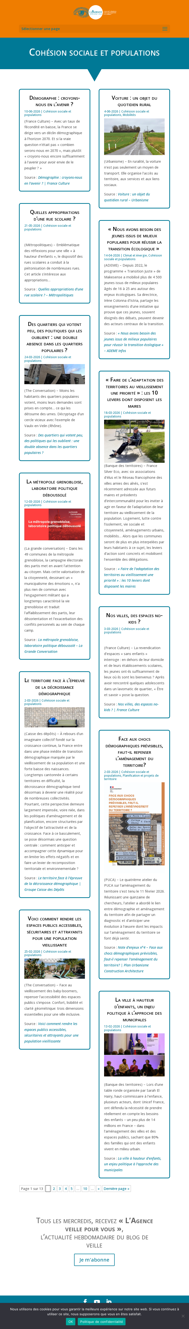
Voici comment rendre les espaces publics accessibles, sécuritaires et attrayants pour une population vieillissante (54, 931)
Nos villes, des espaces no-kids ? (134, 618)
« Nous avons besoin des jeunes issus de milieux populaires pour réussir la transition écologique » (134, 238)
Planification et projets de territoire (131, 777)
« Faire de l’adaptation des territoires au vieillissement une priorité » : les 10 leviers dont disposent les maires (134, 392)
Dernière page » (116, 1188)
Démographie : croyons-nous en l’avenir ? (54, 101)
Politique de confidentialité (101, 1322)
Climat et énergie (135, 255)
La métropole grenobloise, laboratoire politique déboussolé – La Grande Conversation (53, 645)
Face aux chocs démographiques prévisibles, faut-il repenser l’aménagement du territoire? (134, 751)
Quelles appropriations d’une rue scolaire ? (54, 215)
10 (85, 1188)
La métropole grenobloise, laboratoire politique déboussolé (54, 488)
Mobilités (129, 115)
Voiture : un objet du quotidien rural (134, 101)
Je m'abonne (94, 1259)
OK (70, 1322)
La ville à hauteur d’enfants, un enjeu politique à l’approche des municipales (134, 1009)
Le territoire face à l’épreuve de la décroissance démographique (54, 686)
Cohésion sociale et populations (47, 113)
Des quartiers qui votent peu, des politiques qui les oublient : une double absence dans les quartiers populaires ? (54, 336)
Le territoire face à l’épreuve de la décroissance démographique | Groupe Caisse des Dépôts (53, 884)
